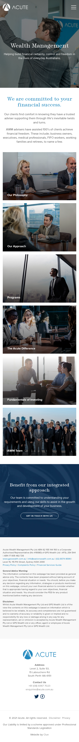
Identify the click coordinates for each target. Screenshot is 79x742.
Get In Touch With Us (39, 516)
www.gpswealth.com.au (14, 559)
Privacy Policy (9, 565)
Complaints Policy (26, 565)
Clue (46, 734)
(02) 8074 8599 (63, 559)
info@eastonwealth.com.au (41, 559)
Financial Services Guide (49, 565)
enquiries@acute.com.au (39, 689)
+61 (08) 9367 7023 (39, 685)
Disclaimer (55, 718)
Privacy (66, 718)
